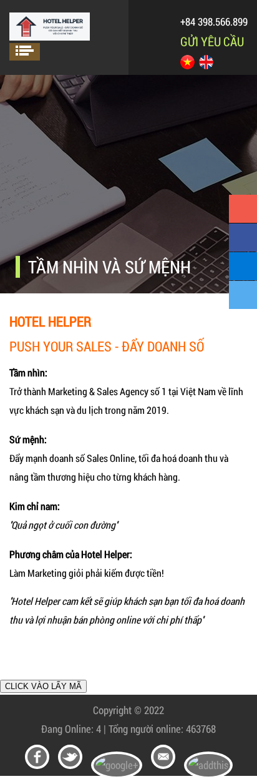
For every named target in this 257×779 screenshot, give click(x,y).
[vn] (187, 65)
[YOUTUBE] (243, 209)
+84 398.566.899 (214, 21)
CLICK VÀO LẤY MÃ (43, 686)
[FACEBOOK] (243, 237)
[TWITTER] (243, 295)
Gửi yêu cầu (212, 41)
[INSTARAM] (243, 266)
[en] (206, 65)
